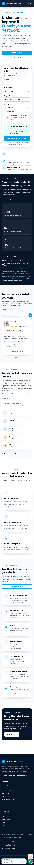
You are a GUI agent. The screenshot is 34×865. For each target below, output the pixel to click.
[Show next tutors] (30, 315)
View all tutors (6, 309)
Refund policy (6, 819)
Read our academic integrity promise (15, 775)
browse (14, 117)
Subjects (4, 788)
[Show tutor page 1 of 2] (16, 357)
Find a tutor (5, 785)
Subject (6, 79)
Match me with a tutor (16, 139)
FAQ (3, 817)
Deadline (6, 104)
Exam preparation (7, 791)
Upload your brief (9, 111)
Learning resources (8, 799)
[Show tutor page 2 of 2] (18, 357)
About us (4, 808)
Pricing (4, 796)
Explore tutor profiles (8, 199)
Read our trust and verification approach (13, 280)
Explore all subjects (17, 586)
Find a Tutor (16, 52)
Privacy (4, 822)
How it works (5, 793)
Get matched (11, 734)
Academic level (8, 87)
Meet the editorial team (11, 403)
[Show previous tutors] (26, 315)
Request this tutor (17, 351)
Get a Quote (17, 57)
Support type (8, 96)
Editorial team (6, 811)
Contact (4, 814)
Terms (4, 825)
